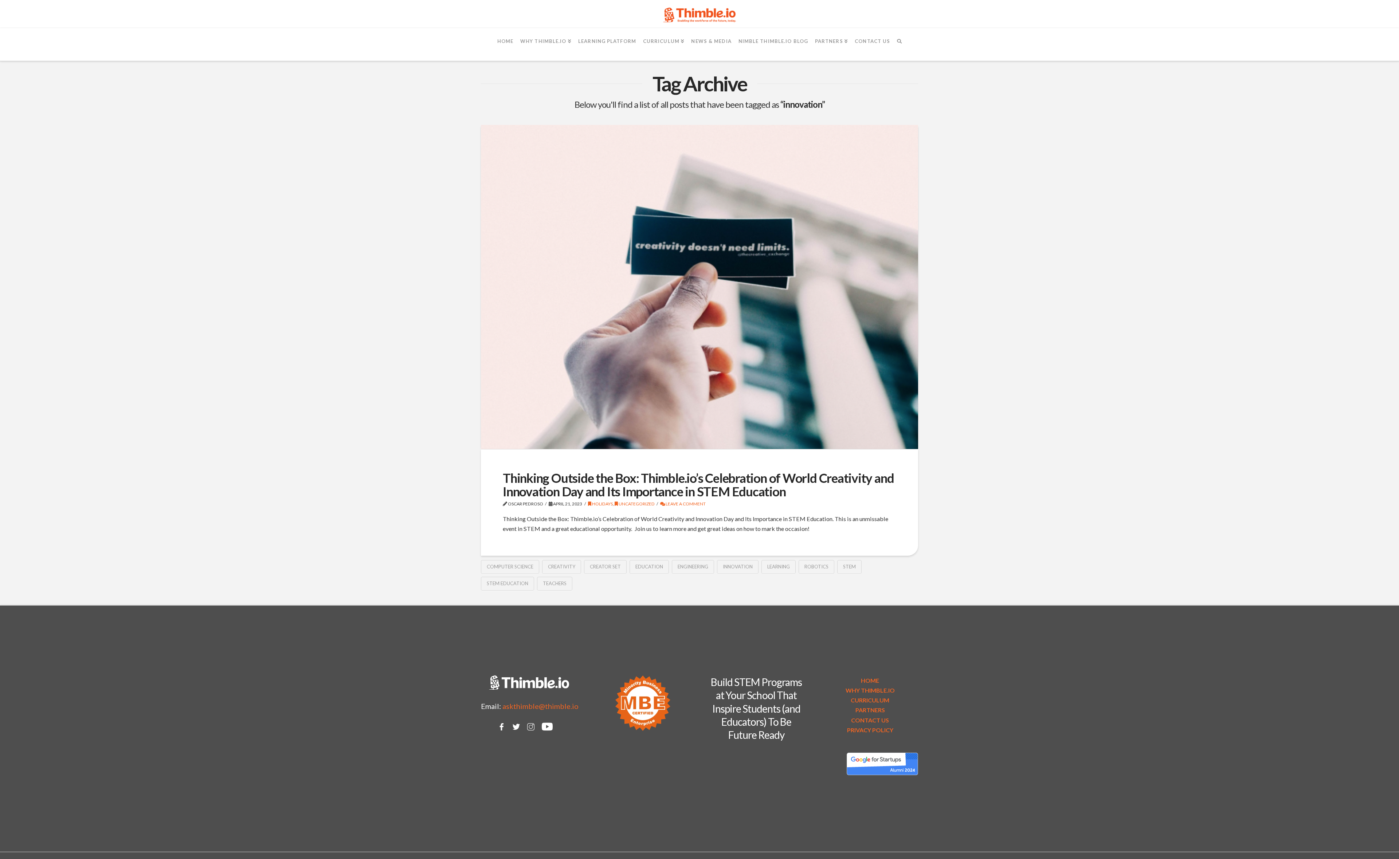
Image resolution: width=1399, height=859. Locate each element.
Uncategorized (636, 504)
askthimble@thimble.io (540, 706)
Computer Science (510, 567)
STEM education (507, 583)
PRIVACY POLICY (870, 729)
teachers (555, 583)
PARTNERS (870, 709)
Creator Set (605, 567)
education (649, 567)
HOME (870, 680)
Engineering (693, 567)
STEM (849, 567)
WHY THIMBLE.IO (870, 690)
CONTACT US (870, 720)
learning (778, 567)
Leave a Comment (685, 504)
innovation (738, 567)
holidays (602, 504)
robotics (816, 567)
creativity (561, 567)
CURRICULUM (870, 700)
